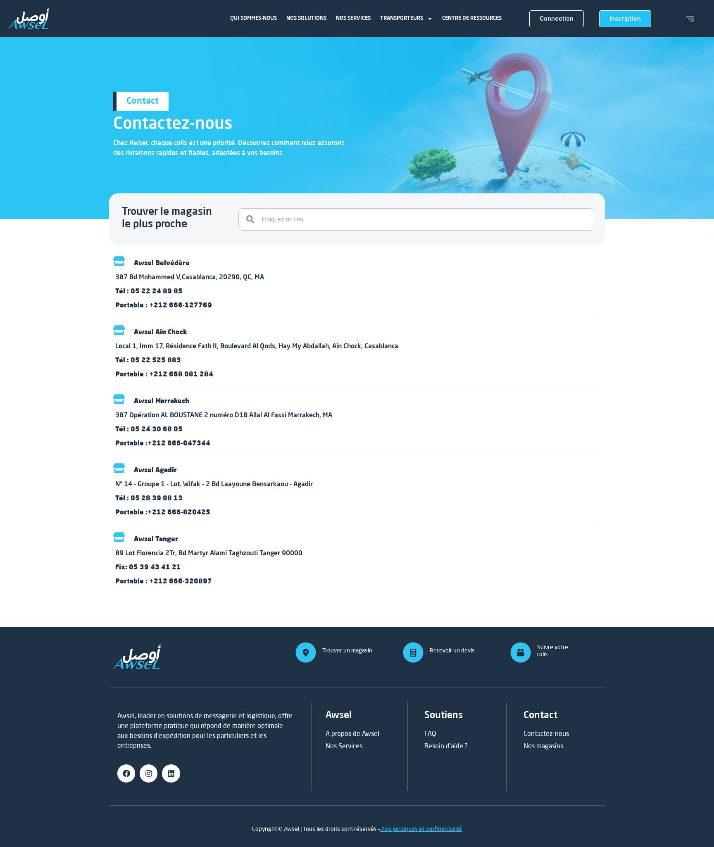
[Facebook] (126, 773)
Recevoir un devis (452, 650)
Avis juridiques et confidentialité (421, 828)
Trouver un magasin (347, 650)
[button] (690, 18)
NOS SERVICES (353, 18)
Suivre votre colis (552, 650)
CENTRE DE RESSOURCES (472, 18)
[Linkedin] (171, 773)
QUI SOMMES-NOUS (253, 18)
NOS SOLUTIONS (306, 18)
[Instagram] (148, 773)
